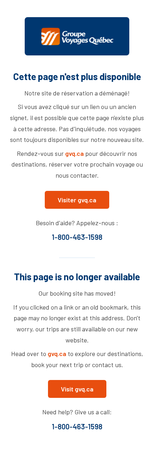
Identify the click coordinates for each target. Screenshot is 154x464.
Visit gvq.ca (77, 389)
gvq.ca (74, 153)
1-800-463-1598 (77, 237)
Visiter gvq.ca (77, 200)
